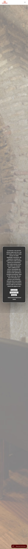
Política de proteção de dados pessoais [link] (14, 297)
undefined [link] (14, 299)
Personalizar (14, 295)
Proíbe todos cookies (14, 292)
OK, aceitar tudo (14, 290)
